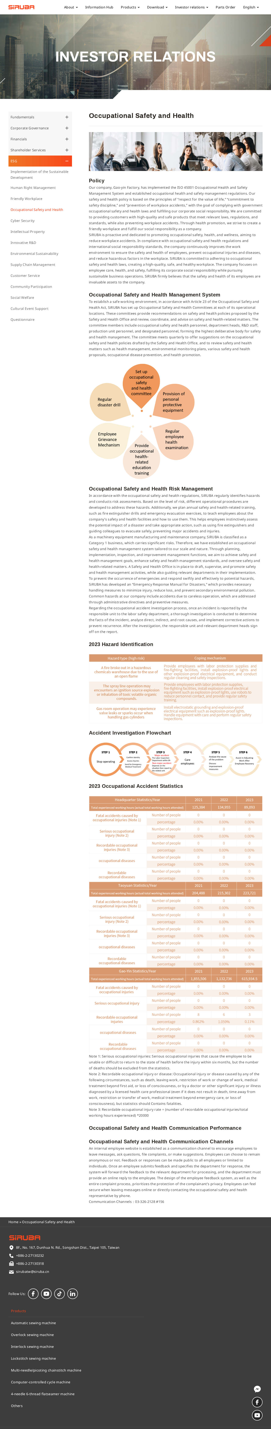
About (69, 7)
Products (128, 7)
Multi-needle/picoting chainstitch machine (46, 1370)
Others (17, 1405)
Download (155, 7)
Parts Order (226, 7)
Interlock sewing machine (32, 1346)
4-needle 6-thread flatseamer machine (43, 1394)
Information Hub (99, 7)
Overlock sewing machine (32, 1334)
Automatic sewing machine (33, 1323)
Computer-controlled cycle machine (41, 1382)
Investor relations (190, 7)
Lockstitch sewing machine (33, 1358)
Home (13, 1222)
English (249, 7)
